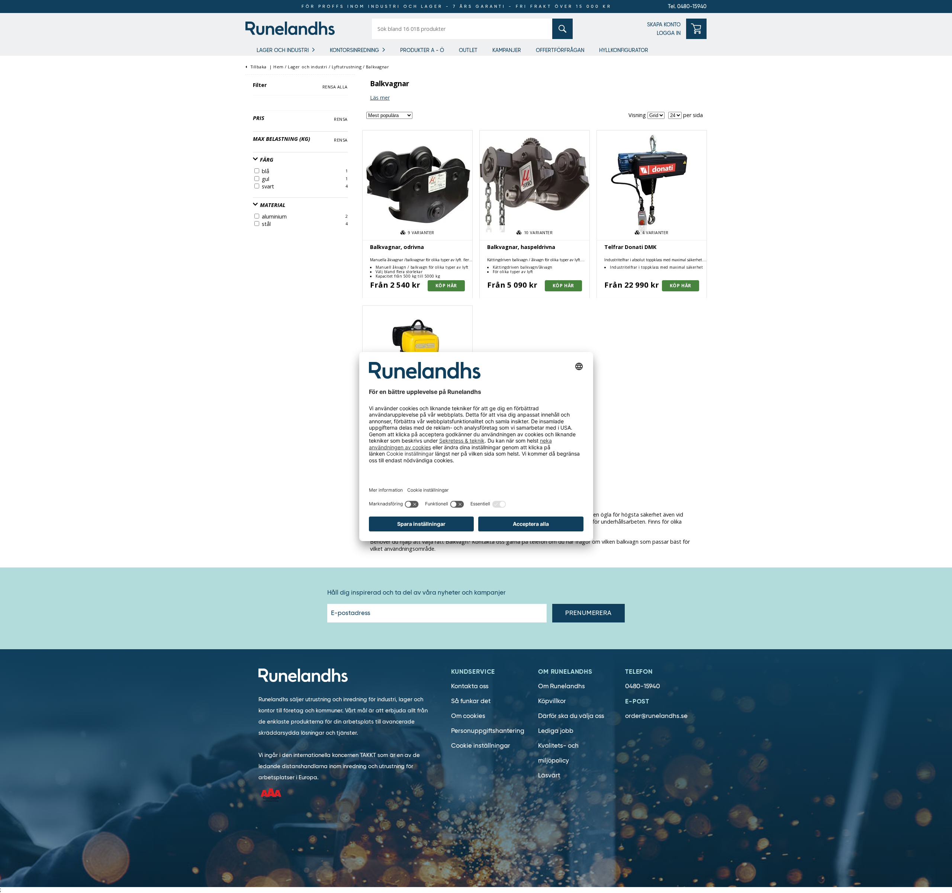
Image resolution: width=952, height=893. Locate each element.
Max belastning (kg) (281, 138)
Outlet (468, 50)
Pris (258, 118)
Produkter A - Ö (422, 50)
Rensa (341, 119)
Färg (265, 159)
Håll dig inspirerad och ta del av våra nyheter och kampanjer (416, 592)
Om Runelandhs (561, 686)
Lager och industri (283, 50)
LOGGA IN (669, 33)
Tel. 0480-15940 (687, 6)
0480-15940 (642, 686)
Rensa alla (335, 87)
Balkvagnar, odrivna (397, 246)
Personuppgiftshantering (487, 731)
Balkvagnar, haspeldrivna (521, 246)
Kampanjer (506, 50)
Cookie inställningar (480, 746)
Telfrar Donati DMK (630, 246)
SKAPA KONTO (664, 24)
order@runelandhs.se (656, 716)
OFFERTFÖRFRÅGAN (560, 50)
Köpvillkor (552, 701)
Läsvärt (549, 775)
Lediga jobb (555, 731)
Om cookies (468, 716)
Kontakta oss (470, 686)
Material (271, 204)
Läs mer (380, 97)
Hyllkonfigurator (623, 50)
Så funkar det (471, 701)
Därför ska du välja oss (571, 716)
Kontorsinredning (354, 50)
